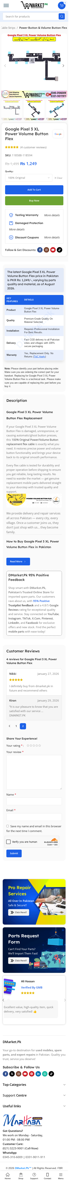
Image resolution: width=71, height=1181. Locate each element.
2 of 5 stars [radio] (30, 745)
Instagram (14, 618)
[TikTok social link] (59, 250)
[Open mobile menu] (6, 5)
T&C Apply (39, 356)
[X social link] (12, 1074)
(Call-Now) (31, 1148)
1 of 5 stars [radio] (27, 745)
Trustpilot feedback (21, 605)
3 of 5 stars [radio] (33, 745)
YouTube (53, 614)
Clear (59, 178)
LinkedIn (13, 623)
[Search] (62, 16)
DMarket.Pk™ (23, 1168)
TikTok (26, 618)
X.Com (36, 618)
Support (9, 1095)
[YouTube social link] (53, 250)
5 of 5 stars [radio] (39, 745)
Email (11, 810)
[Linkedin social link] (38, 1074)
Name (11, 794)
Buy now (34, 200)
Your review (15, 752)
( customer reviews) (33, 147)
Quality (9, 171)
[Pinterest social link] (31, 1074)
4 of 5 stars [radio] (36, 745)
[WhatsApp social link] (45, 1074)
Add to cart (34, 189)
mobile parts (16, 631)
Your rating (14, 745)
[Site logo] (34, 5)
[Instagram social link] (46, 250)
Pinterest (47, 618)
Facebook (32, 623)
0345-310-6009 (13, 1157)
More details (52, 237)
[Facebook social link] (40, 250)
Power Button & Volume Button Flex (43, 27)
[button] (5, 65)
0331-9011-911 (35, 1157)
